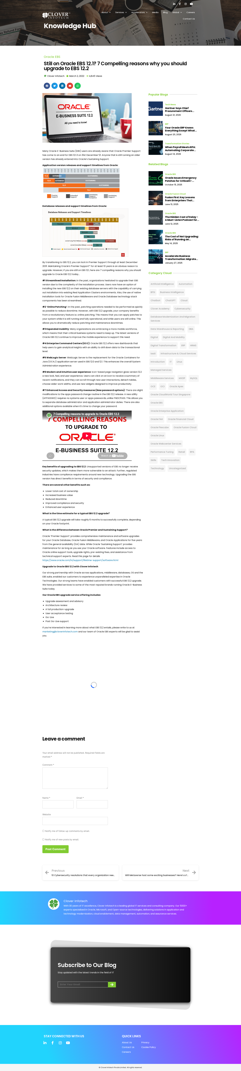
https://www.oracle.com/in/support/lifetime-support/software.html (80, 560)
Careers (190, 12)
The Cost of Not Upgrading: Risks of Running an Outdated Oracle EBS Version (182, 238)
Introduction (158, 361)
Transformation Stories (177, 143)
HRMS (193, 345)
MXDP (182, 378)
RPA (192, 452)
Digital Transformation (163, 345)
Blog (165, 12)
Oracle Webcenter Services (166, 443)
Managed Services (161, 370)
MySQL (193, 378)
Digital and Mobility (174, 337)
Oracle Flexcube (160, 427)
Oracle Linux (157, 435)
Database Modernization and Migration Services (173, 318)
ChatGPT (170, 300)
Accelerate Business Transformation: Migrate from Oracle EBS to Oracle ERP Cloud (181, 258)
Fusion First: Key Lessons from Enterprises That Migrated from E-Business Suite (181, 199)
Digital (154, 337)
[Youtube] (191, 3)
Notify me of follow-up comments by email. (67, 831)
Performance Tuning (162, 452)
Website (46, 814)
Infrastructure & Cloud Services (178, 353)
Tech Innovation (170, 460)
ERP (166, 124)
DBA (191, 329)
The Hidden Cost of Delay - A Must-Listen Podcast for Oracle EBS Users (181, 218)
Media (155, 12)
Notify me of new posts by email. (62, 839)
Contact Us (189, 18)
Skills (153, 460)
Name (46, 798)
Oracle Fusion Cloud (175, 193)
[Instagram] (185, 3)
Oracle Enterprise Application (167, 411)
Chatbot (155, 300)
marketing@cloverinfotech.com (60, 631)
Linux (179, 361)
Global (175, 12)
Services (119, 12)
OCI (162, 386)
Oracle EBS (52, 57)
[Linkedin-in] (174, 3)
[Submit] (112, 984)
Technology (157, 468)
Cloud (184, 300)
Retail (182, 452)
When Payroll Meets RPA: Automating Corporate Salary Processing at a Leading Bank (180, 149)
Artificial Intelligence (162, 284)
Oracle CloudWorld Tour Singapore (170, 394)
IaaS (153, 353)
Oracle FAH (157, 419)
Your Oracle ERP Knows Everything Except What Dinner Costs (180, 129)
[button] (47, 86)
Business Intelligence (172, 292)
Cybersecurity (182, 308)
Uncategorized (177, 468)
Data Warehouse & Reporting (167, 329)
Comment (48, 765)
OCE (153, 386)
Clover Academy (160, 308)
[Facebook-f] (179, 3)
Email (80, 798)
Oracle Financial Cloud (180, 419)
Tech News (170, 104)
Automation (185, 284)
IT (171, 361)
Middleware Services (162, 378)
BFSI (153, 292)
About (105, 12)
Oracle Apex (176, 386)
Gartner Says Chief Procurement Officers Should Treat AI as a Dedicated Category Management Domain (179, 110)
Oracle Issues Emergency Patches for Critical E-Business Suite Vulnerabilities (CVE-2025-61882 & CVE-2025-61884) (182, 179)
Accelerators (138, 12)
